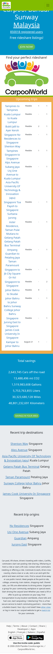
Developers (23, 629)
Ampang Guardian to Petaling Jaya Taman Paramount (12, 257)
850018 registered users (26, 32)
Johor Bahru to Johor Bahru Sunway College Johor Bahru (12, 306)
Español (41, 632)
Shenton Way (19, 444)
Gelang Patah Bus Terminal (21, 466)
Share (42, 626)
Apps (33, 629)
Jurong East (19, 544)
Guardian (20, 538)
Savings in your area (26, 415)
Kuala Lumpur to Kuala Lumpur (12, 118)
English (11, 632)
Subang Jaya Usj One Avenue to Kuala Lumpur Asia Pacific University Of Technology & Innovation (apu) (12, 182)
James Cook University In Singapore (26, 494)
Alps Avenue (19, 450)
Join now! (26, 46)
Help (8, 626)
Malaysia (26, 24)
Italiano (31, 632)
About (24, 626)
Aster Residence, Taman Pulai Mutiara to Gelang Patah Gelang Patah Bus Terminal (12, 233)
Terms (16, 626)
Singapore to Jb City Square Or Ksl (12, 273)
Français (21, 632)
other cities (46, 607)
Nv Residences (19, 526)
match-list (46, 610)
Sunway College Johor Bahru (22, 483)
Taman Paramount (17, 477)
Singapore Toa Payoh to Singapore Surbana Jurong (12, 209)
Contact (33, 626)
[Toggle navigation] (47, 5)
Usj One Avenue (18, 532)
